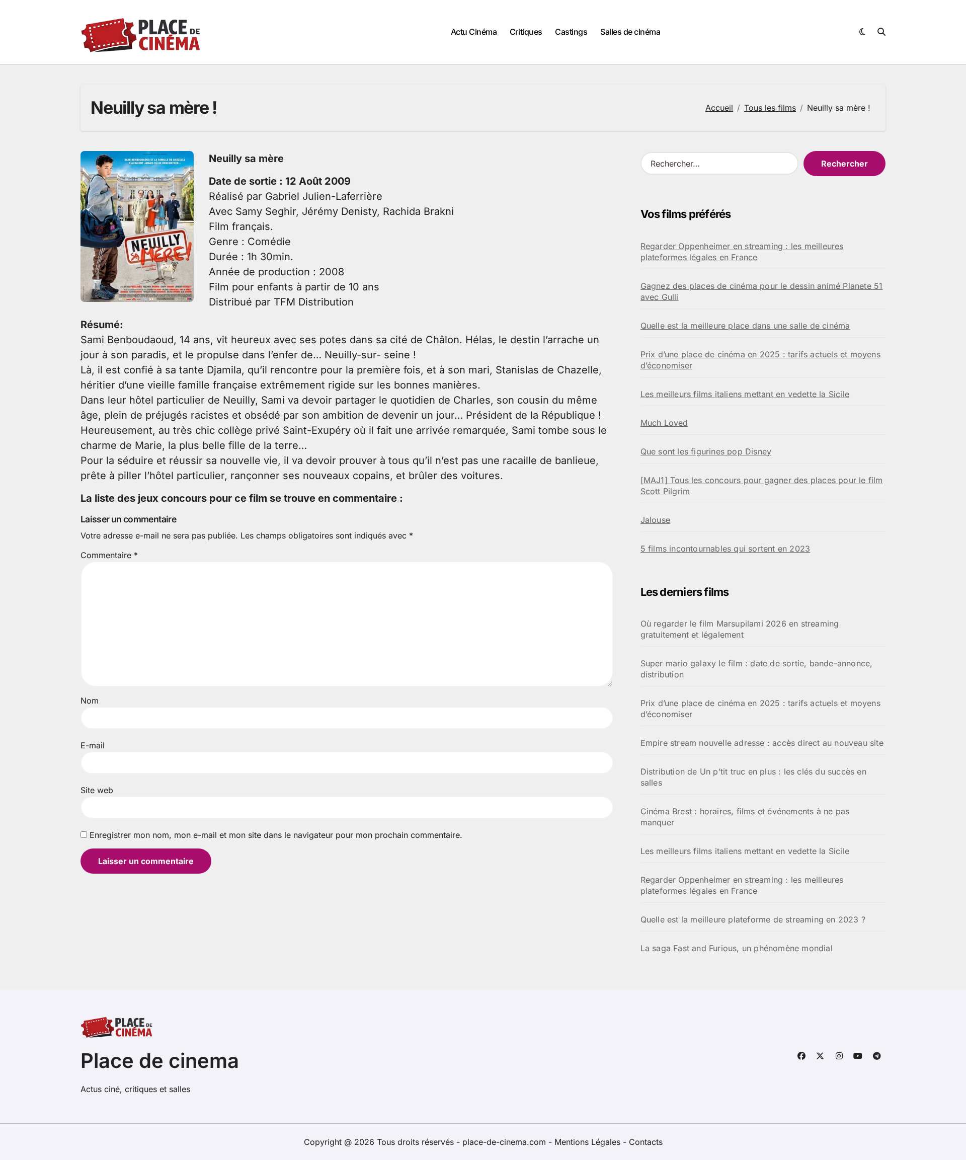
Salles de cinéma (630, 32)
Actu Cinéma (474, 32)
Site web (96, 790)
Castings (571, 32)
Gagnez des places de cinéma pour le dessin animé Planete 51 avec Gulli (761, 291)
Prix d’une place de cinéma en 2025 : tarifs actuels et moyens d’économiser (760, 359)
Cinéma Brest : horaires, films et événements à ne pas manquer (745, 816)
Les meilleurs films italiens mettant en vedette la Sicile (744, 394)
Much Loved (664, 423)
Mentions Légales (588, 1142)
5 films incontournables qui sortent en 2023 (725, 549)
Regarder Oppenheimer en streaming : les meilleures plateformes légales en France (742, 251)
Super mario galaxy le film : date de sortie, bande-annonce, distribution (756, 668)
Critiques (526, 32)
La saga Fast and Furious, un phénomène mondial (736, 948)
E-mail (92, 745)
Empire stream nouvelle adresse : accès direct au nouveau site (761, 743)
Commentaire (109, 555)
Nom (89, 700)
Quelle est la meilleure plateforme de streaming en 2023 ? (752, 919)
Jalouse (655, 520)
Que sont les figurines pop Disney (706, 451)
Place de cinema (159, 1060)
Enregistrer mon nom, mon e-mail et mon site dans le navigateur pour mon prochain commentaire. (276, 835)
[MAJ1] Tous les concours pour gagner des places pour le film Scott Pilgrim (761, 485)
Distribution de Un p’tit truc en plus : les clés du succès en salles (753, 777)
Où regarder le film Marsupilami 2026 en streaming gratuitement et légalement (739, 629)
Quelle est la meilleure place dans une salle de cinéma (745, 326)
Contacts (646, 1142)
